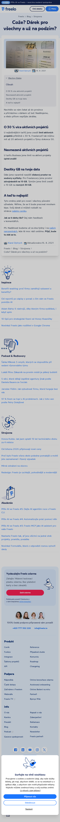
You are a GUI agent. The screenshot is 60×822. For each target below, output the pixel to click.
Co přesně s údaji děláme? (30, 791)
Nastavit (29, 809)
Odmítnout (30, 803)
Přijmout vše (30, 796)
